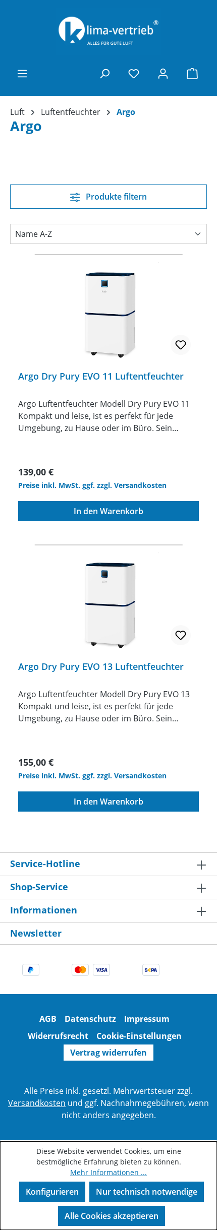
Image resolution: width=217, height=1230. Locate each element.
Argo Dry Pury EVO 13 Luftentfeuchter (101, 666)
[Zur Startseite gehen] (108, 31)
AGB (48, 1018)
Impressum (147, 1018)
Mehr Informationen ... (108, 1172)
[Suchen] (104, 73)
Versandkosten (37, 1103)
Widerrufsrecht (58, 1035)
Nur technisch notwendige (146, 1191)
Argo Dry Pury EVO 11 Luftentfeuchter (101, 376)
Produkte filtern (115, 196)
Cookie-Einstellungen (139, 1035)
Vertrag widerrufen (108, 1052)
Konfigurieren (52, 1191)
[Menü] (22, 73)
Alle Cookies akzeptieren (111, 1215)
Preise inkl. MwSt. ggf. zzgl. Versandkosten (92, 485)
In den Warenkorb (108, 511)
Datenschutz (90, 1018)
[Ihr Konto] (163, 73)
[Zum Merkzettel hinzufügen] (181, 345)
